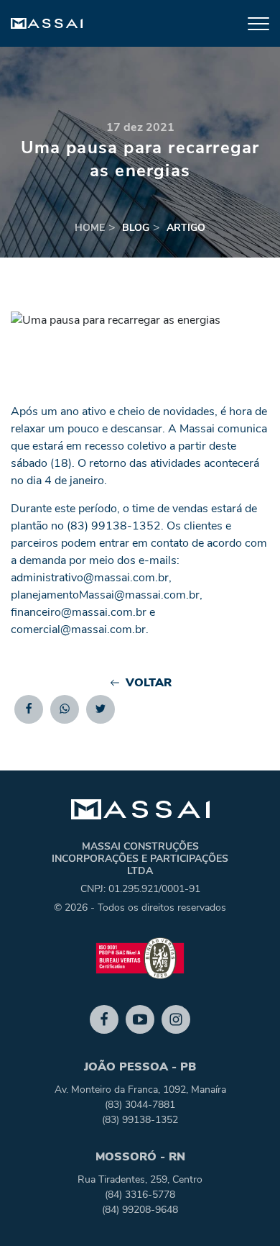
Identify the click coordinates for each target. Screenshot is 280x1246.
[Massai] (47, 23)
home (90, 228)
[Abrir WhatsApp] (244, 1210)
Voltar (149, 683)
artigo (186, 228)
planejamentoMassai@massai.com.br (105, 595)
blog (135, 228)
